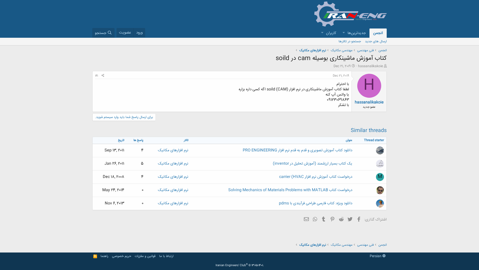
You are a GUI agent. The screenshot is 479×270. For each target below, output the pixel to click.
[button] (343, 33)
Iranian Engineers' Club (240, 265)
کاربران (331, 33)
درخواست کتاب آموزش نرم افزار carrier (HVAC (315, 177)
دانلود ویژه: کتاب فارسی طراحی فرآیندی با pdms (315, 203)
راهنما (104, 256)
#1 (96, 75)
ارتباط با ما (166, 256)
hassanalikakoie (370, 66)
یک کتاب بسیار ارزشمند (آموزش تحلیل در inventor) (312, 163)
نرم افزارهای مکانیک (173, 150)
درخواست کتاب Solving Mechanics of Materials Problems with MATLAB (290, 190)
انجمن (378, 33)
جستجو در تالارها (350, 41)
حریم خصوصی (121, 256)
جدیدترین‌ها (357, 33)
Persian (376, 256)
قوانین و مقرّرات (145, 256)
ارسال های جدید (376, 41)
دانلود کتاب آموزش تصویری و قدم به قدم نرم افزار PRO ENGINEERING (297, 150)
